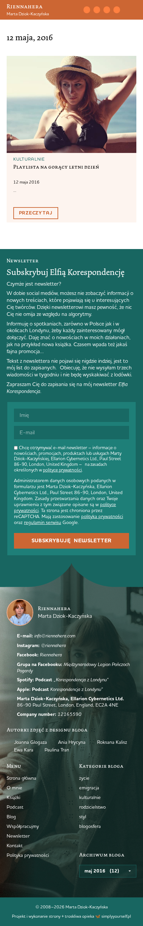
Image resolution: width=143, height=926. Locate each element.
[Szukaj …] (72, 10)
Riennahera (25, 6)
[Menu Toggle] (133, 10)
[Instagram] (96, 9)
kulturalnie (29, 159)
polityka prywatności (102, 516)
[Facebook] (106, 9)
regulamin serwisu (42, 522)
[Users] (116, 9)
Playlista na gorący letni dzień (56, 167)
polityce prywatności (62, 469)
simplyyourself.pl (116, 916)
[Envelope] (86, 9)
